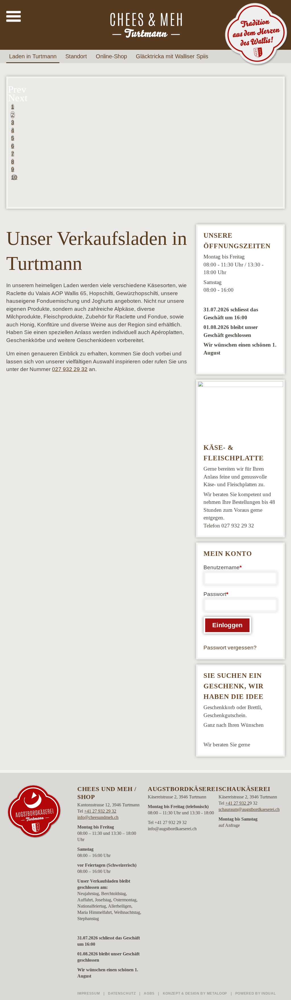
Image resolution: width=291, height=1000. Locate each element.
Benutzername (212, 568)
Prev (17, 89)
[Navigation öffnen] (13, 16)
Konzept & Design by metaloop (195, 993)
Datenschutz (122, 993)
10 (14, 177)
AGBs (150, 993)
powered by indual (255, 993)
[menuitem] (34, 56)
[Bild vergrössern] (240, 409)
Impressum (89, 993)
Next (17, 98)
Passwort (212, 594)
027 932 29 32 (70, 369)
